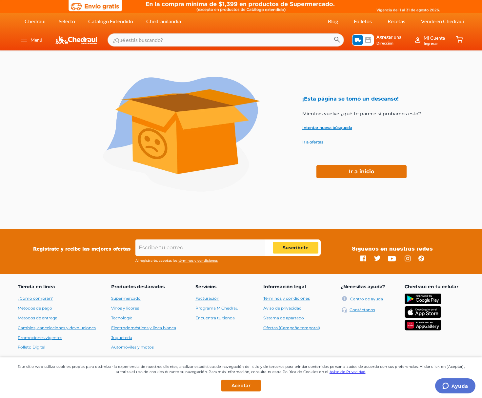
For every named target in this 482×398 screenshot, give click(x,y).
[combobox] (226, 40)
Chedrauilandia (163, 21)
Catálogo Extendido (110, 21)
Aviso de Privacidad (348, 372)
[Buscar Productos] (337, 40)
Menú (36, 40)
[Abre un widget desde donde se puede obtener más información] (455, 386)
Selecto (67, 21)
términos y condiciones (198, 260)
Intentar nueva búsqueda (327, 128)
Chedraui (35, 21)
